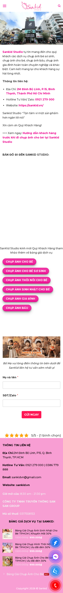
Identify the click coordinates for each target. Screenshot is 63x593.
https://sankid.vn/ (31, 105)
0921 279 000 (34, 465)
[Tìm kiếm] (59, 6)
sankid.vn (23, 485)
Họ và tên (10, 377)
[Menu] (5, 6)
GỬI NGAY (31, 414)
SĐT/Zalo (10, 395)
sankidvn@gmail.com (26, 477)
